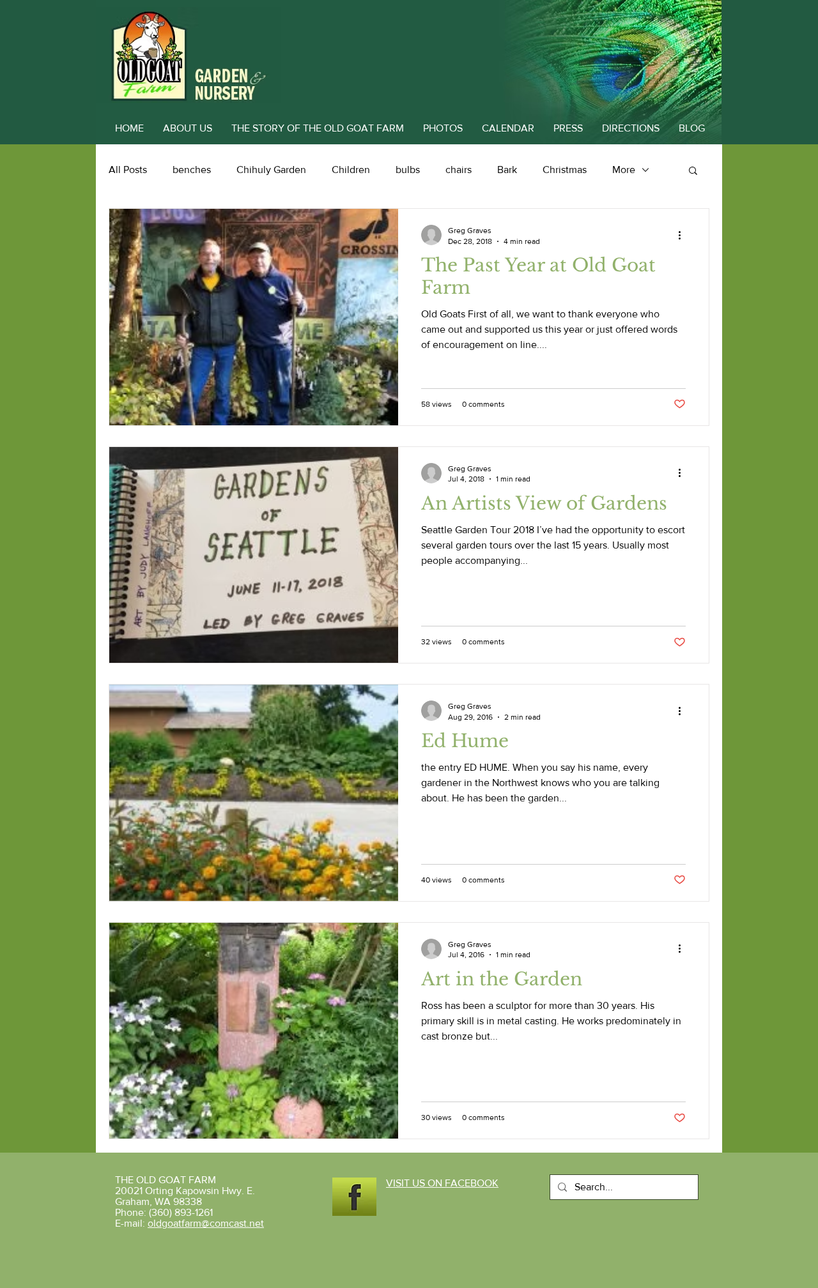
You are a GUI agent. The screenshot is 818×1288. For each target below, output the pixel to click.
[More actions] (683, 235)
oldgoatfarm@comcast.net (206, 1223)
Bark (507, 169)
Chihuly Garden (271, 169)
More (623, 169)
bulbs (408, 169)
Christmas (565, 169)
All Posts (128, 169)
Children (351, 169)
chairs (458, 169)
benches (192, 169)
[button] (693, 171)
